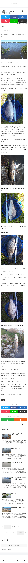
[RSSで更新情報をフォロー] (20, 419)
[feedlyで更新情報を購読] (7, 419)
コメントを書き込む (14, 545)
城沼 (3, 400)
